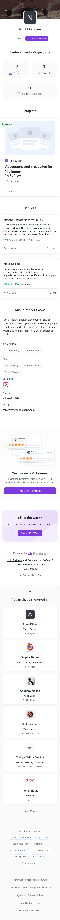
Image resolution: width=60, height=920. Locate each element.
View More (30, 811)
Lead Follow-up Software (30, 910)
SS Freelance (30, 724)
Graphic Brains (30, 657)
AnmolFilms (30, 624)
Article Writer (38, 857)
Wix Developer (40, 844)
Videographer (21, 857)
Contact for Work (38, 38)
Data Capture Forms (30, 903)
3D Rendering (12, 350)
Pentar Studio (30, 790)
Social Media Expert (40, 850)
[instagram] (6, 384)
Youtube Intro (33, 350)
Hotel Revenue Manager (29, 831)
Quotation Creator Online (30, 895)
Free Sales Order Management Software (30, 887)
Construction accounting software (30, 880)
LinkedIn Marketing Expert (21, 837)
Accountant (43, 837)
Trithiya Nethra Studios (30, 757)
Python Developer (20, 844)
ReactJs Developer (17, 850)
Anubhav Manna (30, 690)
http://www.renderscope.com (19, 410)
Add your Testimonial (30, 490)
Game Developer (29, 863)
